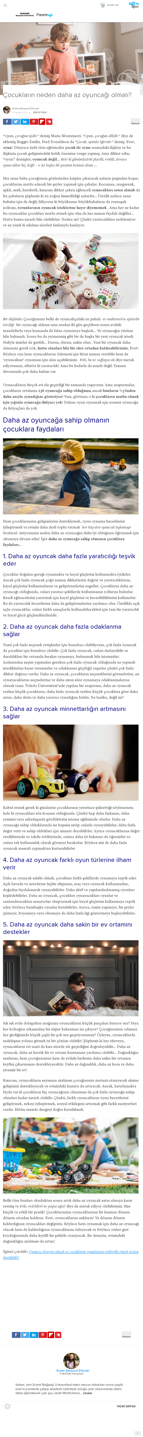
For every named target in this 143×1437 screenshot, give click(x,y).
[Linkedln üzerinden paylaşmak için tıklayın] (25, 122)
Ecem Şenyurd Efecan (25, 108)
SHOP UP (113, 5)
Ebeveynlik (12, 82)
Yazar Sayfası (126, 1406)
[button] (5, 5)
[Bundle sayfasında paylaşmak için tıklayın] (49, 121)
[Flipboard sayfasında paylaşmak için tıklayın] (42, 121)
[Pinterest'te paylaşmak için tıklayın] (34, 122)
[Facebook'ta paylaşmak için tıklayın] (7, 122)
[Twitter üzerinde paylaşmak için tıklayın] (16, 122)
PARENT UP (31, 82)
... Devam (86, 1393)
